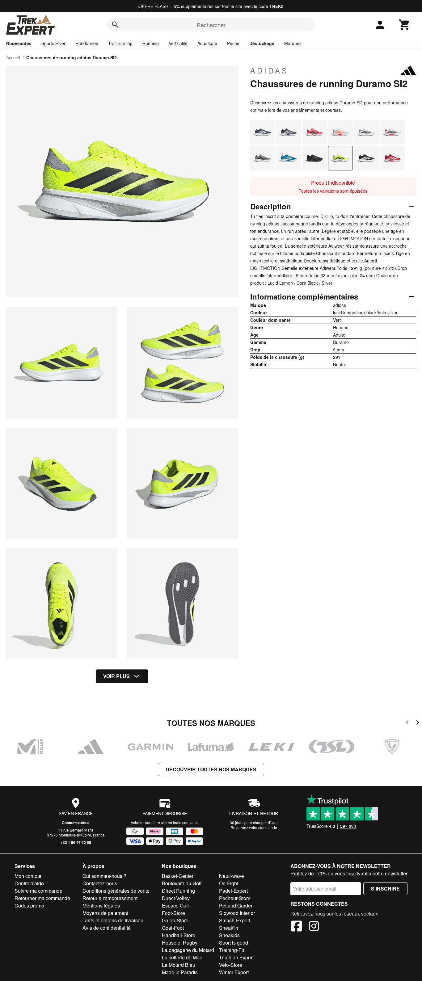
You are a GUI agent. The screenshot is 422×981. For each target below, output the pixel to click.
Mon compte (28, 875)
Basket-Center (177, 875)
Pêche (233, 43)
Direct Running (178, 890)
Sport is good (233, 942)
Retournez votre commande (253, 827)
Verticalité (178, 43)
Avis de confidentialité (106, 927)
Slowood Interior (237, 912)
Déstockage (261, 43)
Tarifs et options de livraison (112, 920)
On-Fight (228, 883)
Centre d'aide (29, 883)
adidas (269, 70)
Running (150, 43)
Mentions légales (101, 905)
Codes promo (29, 905)
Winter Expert (234, 972)
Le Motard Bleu (178, 964)
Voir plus (116, 676)
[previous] (407, 723)
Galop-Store (175, 920)
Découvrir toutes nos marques (211, 769)
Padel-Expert (233, 890)
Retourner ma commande (42, 898)
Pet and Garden (236, 905)
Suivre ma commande (38, 890)
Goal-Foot (173, 927)
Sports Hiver (53, 43)
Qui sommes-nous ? (104, 875)
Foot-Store (173, 912)
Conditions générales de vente (116, 890)
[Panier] (405, 25)
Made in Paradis (180, 972)
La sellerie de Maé (182, 957)
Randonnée (86, 43)
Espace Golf (175, 905)
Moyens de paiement (105, 912)
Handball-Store (178, 935)
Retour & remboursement (109, 898)
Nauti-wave (231, 875)
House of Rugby (179, 942)
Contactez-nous (76, 822)
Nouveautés (19, 43)
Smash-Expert (234, 920)
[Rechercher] (115, 24)
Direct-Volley (176, 898)
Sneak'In (228, 927)
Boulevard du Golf (181, 883)
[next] (417, 723)
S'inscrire (385, 888)
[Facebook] (296, 927)
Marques (293, 43)
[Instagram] (314, 927)
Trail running (120, 43)
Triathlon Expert (236, 957)
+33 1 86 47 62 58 (76, 842)
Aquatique (207, 43)
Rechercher (211, 25)
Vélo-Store (230, 964)
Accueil (13, 57)
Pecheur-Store (235, 898)
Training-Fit (231, 950)
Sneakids (229, 935)
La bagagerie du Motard (188, 950)
